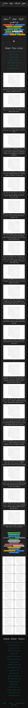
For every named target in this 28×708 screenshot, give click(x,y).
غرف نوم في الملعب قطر (14, 678)
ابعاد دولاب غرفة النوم (14, 536)
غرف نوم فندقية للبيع (14, 645)
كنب (22, 32)
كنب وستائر (5, 34)
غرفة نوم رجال (14, 65)
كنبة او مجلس (9, 26)
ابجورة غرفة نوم (8, 545)
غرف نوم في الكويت (14, 687)
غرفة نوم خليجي (14, 57)
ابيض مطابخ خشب (20, 550)
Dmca (4, 703)
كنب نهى (16, 29)
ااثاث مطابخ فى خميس (14, 549)
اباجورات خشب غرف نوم (18, 545)
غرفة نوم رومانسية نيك (14, 68)
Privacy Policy (20, 703)
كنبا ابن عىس (13, 34)
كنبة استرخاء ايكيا (20, 24)
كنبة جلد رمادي (21, 34)
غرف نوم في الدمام (14, 692)
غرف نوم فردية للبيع (14, 675)
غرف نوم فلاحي (14, 684)
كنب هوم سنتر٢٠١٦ (18, 26)
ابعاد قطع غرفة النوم (8, 537)
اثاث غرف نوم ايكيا (14, 539)
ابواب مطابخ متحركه (14, 542)
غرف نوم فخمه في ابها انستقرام (14, 642)
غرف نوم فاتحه (14, 661)
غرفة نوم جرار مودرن (14, 51)
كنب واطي (21, 29)
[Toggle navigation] (3, 5)
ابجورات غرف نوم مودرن (9, 550)
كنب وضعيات (17, 32)
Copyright (14, 705)
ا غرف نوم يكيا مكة (14, 552)
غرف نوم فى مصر (14, 673)
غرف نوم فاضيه (14, 653)
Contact (11, 703)
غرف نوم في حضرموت (14, 647)
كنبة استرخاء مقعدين (8, 24)
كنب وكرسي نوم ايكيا (17, 31)
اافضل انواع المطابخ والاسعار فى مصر (14, 544)
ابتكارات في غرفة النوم (14, 541)
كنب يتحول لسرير (9, 29)
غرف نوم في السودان (14, 681)
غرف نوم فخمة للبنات (14, 695)
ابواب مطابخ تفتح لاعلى (14, 534)
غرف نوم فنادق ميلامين (14, 650)
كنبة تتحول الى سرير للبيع (14, 28)
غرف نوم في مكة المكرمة (14, 656)
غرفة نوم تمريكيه (14, 60)
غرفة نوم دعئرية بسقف (14, 62)
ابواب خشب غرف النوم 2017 (14, 532)
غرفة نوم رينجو (14, 54)
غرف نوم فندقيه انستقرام (14, 689)
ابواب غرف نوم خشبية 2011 (14, 547)
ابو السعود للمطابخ (20, 537)
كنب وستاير (8, 31)
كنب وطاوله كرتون (9, 32)
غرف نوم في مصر (14, 670)
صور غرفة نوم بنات (14, 3)
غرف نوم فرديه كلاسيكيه (14, 664)
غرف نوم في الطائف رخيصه (14, 667)
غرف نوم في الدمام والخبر (14, 659)
